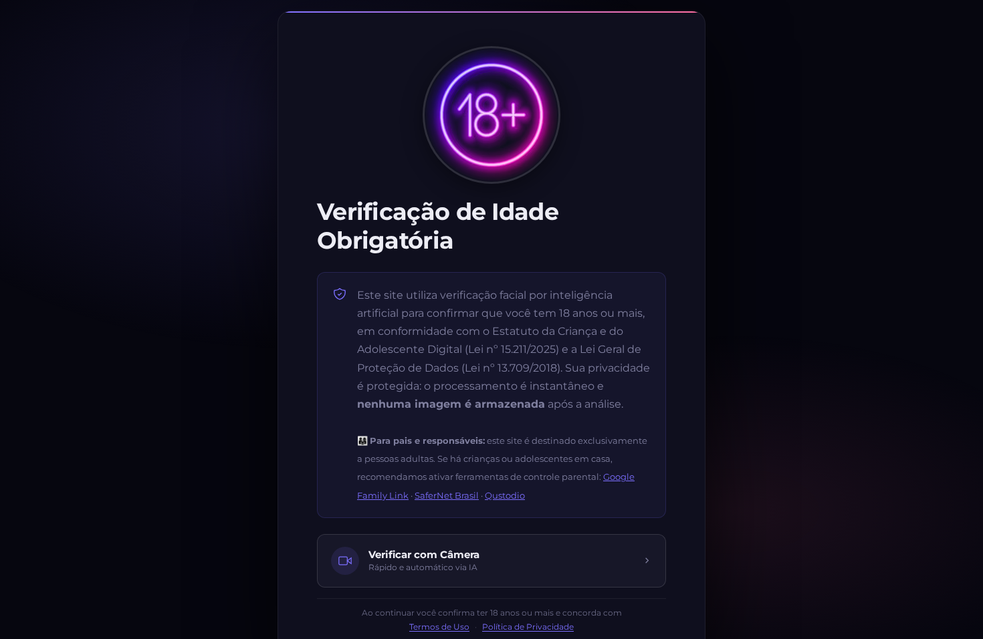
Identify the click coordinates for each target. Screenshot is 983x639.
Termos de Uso (439, 627)
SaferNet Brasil (447, 495)
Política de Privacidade (528, 627)
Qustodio (505, 495)
